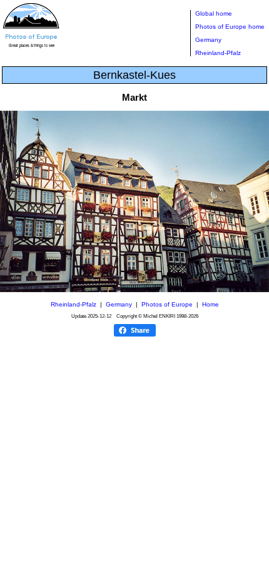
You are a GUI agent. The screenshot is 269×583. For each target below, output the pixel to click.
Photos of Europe (167, 304)
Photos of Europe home (230, 26)
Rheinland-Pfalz (218, 52)
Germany (208, 39)
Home (210, 304)
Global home (213, 13)
